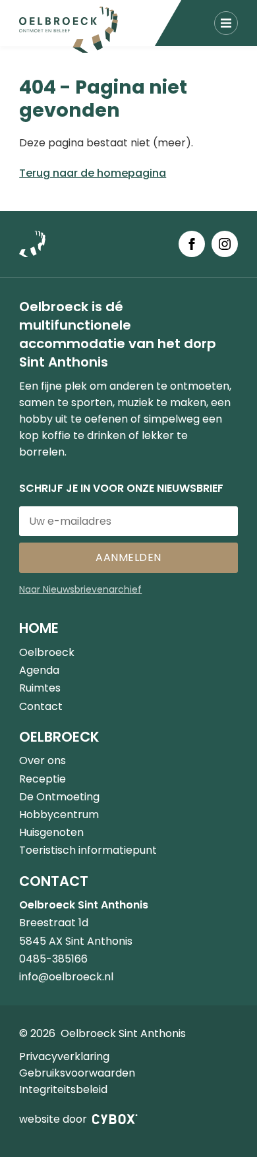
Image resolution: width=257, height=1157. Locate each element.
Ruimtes (40, 688)
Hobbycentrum (59, 814)
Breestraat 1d (53, 922)
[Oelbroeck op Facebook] (192, 244)
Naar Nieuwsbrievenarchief (80, 589)
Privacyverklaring (64, 1056)
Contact (41, 706)
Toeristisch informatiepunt (88, 850)
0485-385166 (53, 958)
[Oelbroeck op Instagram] (225, 244)
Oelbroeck (46, 652)
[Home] (68, 29)
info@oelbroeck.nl (66, 976)
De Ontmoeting (59, 796)
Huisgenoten (51, 832)
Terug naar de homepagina (92, 173)
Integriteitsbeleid (63, 1089)
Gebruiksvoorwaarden (77, 1073)
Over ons (42, 760)
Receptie (42, 778)
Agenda (39, 670)
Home (39, 628)
